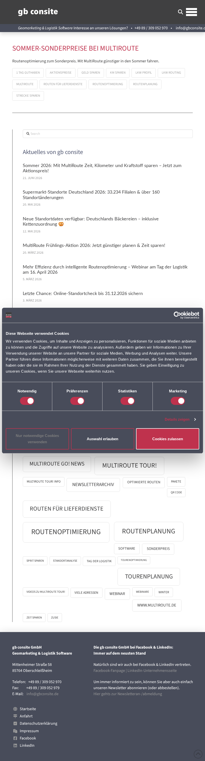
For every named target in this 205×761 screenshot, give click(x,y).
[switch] (77, 401)
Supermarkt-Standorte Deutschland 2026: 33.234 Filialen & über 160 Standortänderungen (91, 195)
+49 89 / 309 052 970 (151, 28)
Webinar (117, 593)
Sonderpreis (158, 548)
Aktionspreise (61, 72)
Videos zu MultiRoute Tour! (45, 592)
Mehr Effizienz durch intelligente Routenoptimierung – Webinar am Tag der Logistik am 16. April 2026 (105, 270)
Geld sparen (91, 72)
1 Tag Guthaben (28, 72)
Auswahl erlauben (102, 438)
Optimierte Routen (143, 482)
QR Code (176, 492)
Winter (163, 592)
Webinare (142, 592)
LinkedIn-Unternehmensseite (152, 670)
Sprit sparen (35, 561)
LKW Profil (144, 72)
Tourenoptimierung (134, 560)
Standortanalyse (65, 561)
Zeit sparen (34, 618)
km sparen (118, 72)
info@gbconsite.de (42, 694)
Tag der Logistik (99, 561)
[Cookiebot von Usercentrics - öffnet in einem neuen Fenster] (177, 315)
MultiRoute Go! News (57, 464)
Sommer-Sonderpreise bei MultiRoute (75, 48)
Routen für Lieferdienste (63, 84)
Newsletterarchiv (93, 484)
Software (126, 548)
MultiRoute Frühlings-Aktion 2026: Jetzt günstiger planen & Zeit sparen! (94, 245)
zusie (54, 618)
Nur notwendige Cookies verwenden (37, 438)
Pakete (176, 481)
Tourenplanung (149, 576)
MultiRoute (25, 84)
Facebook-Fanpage (109, 670)
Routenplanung (145, 84)
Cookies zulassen (167, 438)
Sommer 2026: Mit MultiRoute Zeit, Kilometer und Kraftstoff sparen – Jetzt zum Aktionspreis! (102, 168)
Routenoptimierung (107, 84)
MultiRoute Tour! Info (44, 481)
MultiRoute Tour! (129, 465)
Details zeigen (177, 419)
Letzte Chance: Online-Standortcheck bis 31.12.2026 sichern (83, 293)
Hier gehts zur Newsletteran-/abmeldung (128, 694)
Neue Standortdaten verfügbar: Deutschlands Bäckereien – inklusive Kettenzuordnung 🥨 (91, 222)
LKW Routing (171, 72)
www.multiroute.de (156, 605)
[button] (180, 12)
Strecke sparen (28, 95)
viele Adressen (86, 592)
